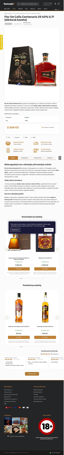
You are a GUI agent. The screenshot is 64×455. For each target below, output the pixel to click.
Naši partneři (7, 396)
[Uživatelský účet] (55, 4)
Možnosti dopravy (38, 389)
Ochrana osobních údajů (40, 399)
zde (44, 226)
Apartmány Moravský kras (11, 394)
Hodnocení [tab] (37, 158)
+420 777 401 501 (48, 3)
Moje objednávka (38, 401)
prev (7, 248)
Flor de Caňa (8, 23)
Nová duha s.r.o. (8, 389)
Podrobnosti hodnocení (27, 24)
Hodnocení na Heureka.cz (10, 399)
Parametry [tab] (24, 158)
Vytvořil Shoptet (56, 452)
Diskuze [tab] (50, 158)
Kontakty (36, 394)
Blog (5, 403)
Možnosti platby (38, 392)
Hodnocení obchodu (49, 351)
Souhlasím (48, 230)
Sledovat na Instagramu (17, 436)
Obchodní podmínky (39, 396)
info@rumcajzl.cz (48, 4)
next (57, 248)
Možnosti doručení (49, 127)
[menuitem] (7, 9)
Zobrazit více (32, 374)
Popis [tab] (13, 158)
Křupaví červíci (8, 392)
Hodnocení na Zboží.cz (10, 401)
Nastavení (15, 230)
